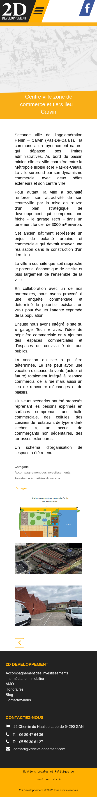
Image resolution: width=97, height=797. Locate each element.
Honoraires (14, 689)
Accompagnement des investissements (37, 673)
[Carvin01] (48, 561)
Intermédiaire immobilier (25, 678)
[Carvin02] (48, 517)
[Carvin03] (48, 606)
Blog (9, 695)
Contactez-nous (18, 700)
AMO (10, 684)
